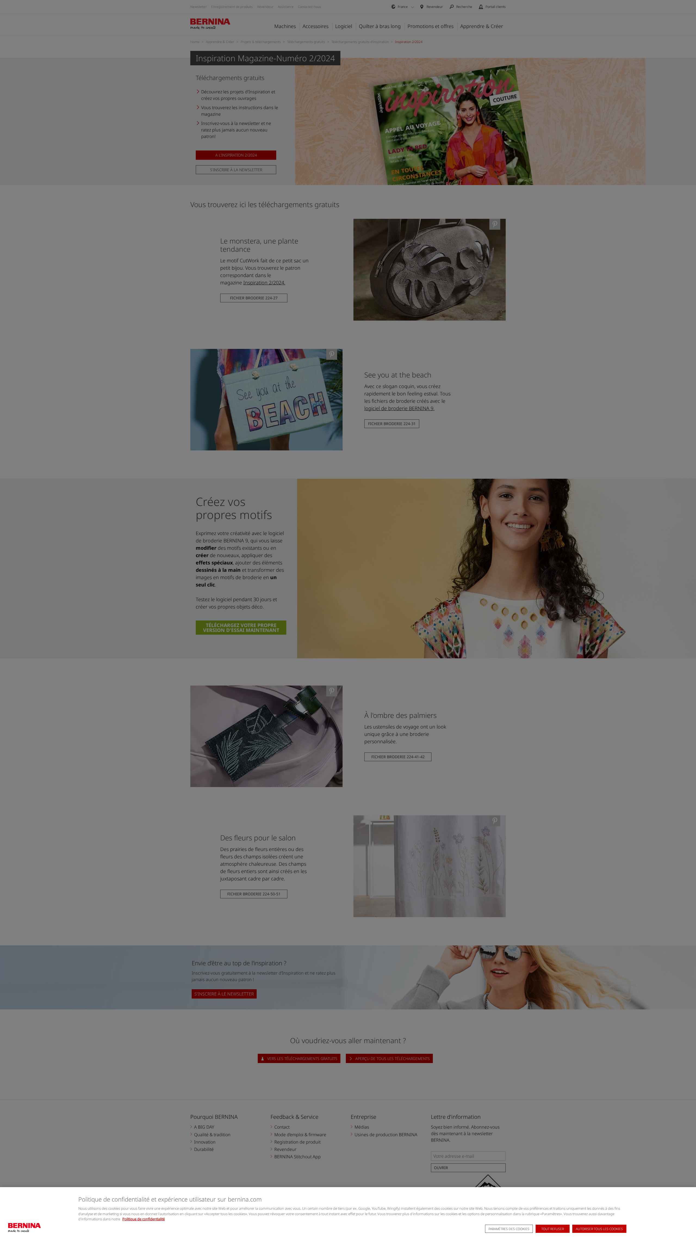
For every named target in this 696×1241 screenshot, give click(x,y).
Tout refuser (552, 1229)
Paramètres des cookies (509, 1229)
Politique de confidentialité (143, 1219)
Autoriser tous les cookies (599, 1229)
